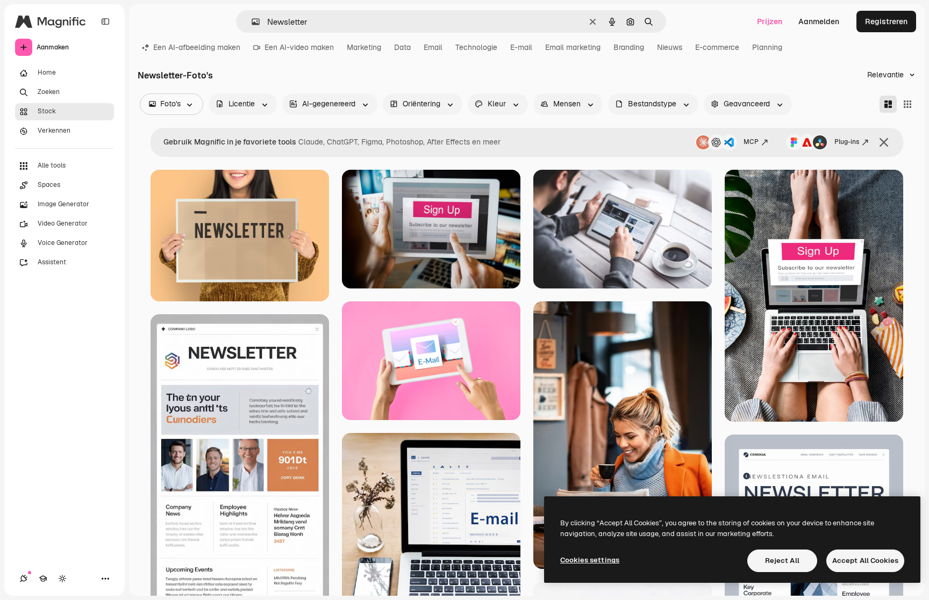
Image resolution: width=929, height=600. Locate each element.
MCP (751, 142)
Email (433, 47)
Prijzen (769, 21)
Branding (628, 47)
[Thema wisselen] (62, 578)
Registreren (886, 21)
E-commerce (717, 47)
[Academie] (43, 578)
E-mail (521, 47)
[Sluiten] (883, 142)
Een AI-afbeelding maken (196, 47)
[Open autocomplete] (251, 22)
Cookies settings (589, 560)
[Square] (907, 104)
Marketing (364, 47)
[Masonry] (888, 104)
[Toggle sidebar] (105, 21)
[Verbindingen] (23, 578)
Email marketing (573, 47)
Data (402, 47)
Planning (767, 47)
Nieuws (669, 47)
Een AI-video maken (299, 47)
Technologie (476, 47)
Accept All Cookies (865, 560)
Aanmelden (818, 21)
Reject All (782, 560)
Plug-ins (846, 142)
